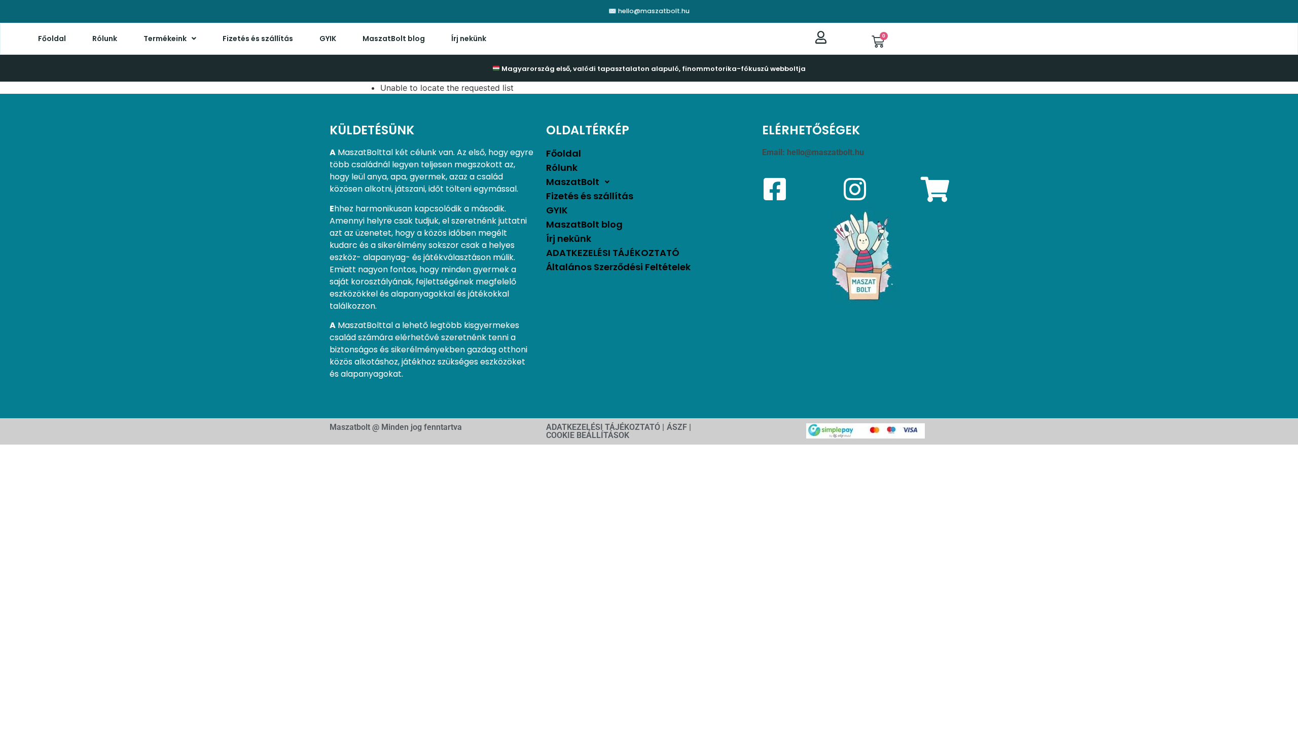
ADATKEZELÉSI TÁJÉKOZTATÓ (612, 252)
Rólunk (104, 38)
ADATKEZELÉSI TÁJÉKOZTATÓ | (605, 427)
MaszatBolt (572, 181)
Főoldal (52, 38)
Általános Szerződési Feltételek (618, 267)
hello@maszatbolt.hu (825, 152)
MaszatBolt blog (394, 38)
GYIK (327, 38)
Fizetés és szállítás (258, 38)
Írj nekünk (468, 38)
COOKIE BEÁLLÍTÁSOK (587, 435)
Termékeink (165, 38)
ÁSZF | (679, 427)
